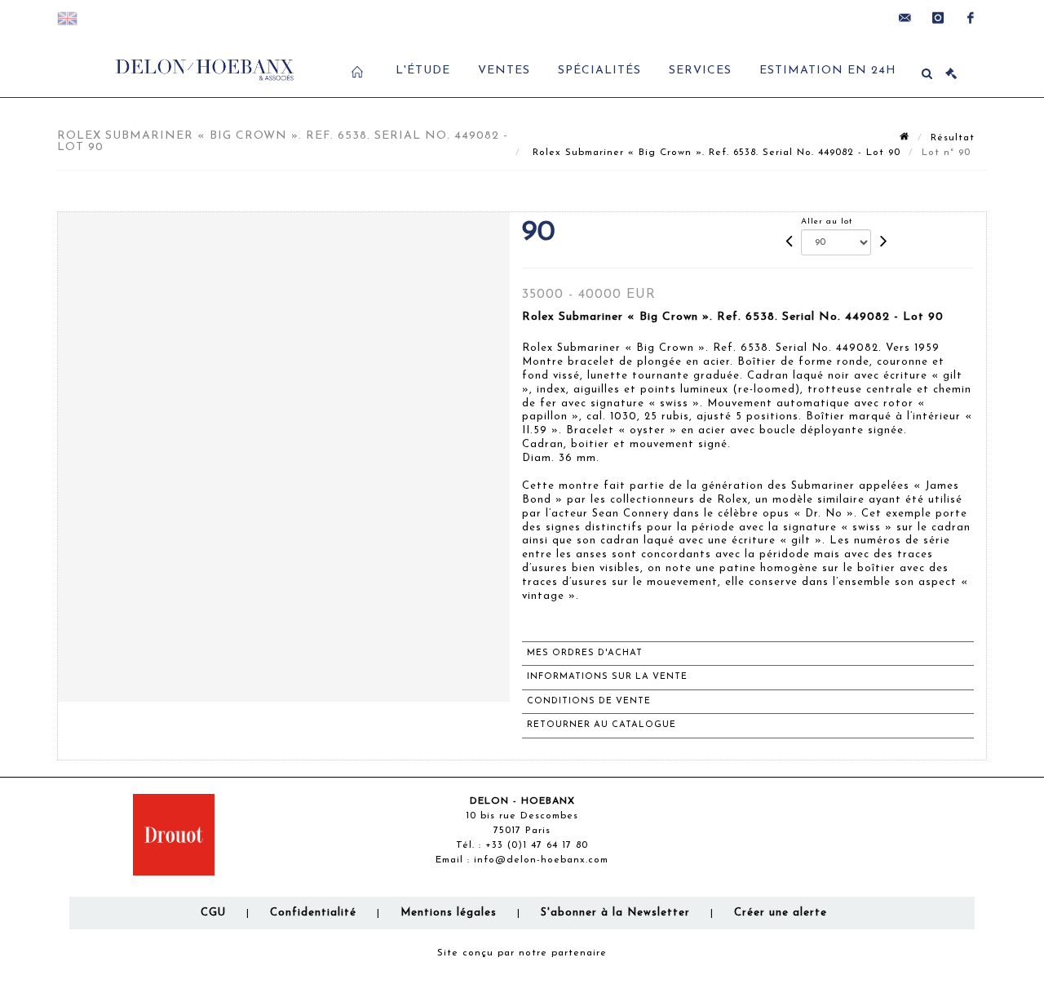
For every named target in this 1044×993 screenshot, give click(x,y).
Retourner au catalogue (601, 724)
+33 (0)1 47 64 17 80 (536, 845)
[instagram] (938, 18)
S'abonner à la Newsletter (615, 912)
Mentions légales (448, 912)
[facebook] (970, 18)
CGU (213, 912)
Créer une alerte (780, 912)
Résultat (953, 138)
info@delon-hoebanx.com (541, 860)
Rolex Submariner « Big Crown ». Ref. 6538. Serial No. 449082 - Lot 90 (714, 152)
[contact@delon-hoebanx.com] (905, 18)
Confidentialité (313, 912)
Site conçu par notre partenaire (522, 953)
